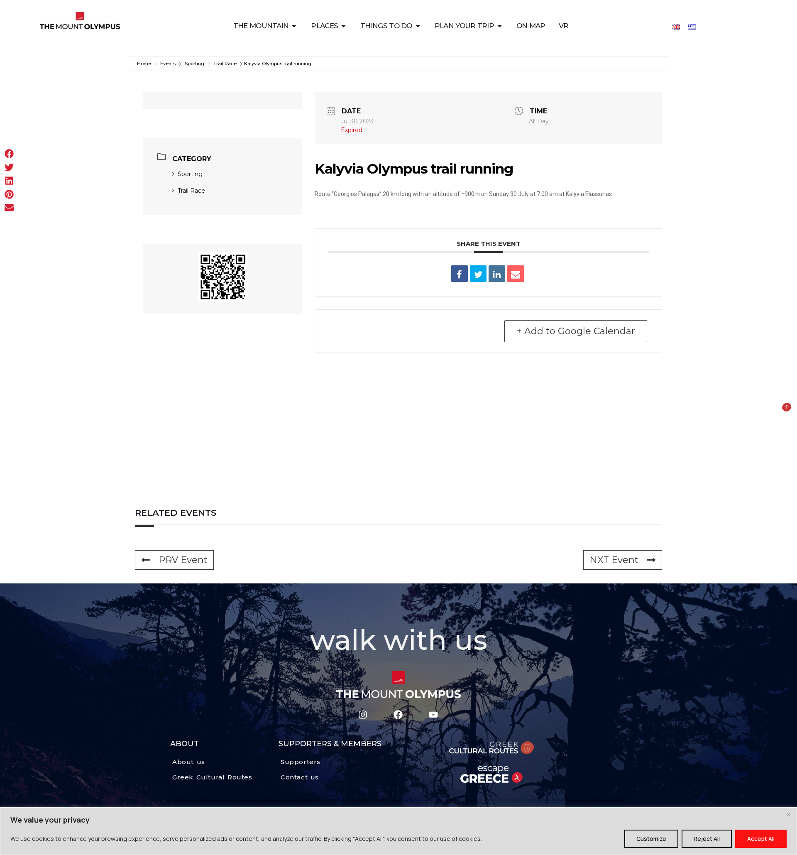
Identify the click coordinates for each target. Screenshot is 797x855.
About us (188, 762)
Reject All (707, 839)
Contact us (300, 777)
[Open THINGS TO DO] (417, 25)
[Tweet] (478, 273)
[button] (9, 154)
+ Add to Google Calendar (575, 331)
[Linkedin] (497, 273)
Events (168, 63)
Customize (651, 839)
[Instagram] (362, 714)
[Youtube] (433, 714)
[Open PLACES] (343, 25)
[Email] (515, 273)
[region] (398, 831)
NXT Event (613, 560)
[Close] (788, 814)
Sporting (194, 63)
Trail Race (225, 63)
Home (144, 63)
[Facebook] (398, 714)
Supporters (300, 762)
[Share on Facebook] (459, 273)
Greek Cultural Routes (212, 777)
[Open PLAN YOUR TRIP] (499, 25)
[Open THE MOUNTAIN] (294, 25)
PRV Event (183, 560)
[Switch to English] (676, 26)
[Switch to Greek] (692, 26)
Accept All (761, 839)
